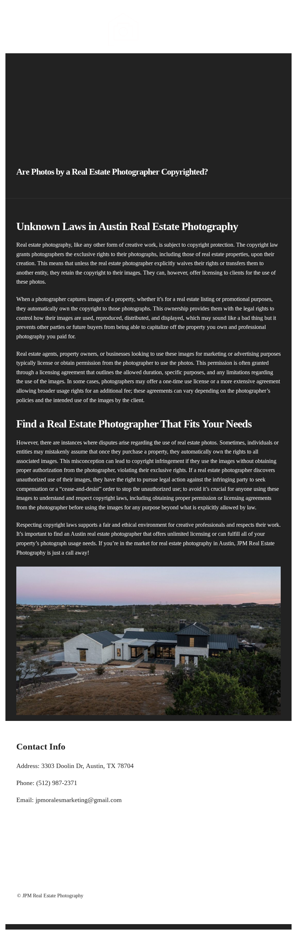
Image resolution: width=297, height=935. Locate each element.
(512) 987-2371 (56, 782)
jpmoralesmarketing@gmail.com (78, 799)
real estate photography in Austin (196, 543)
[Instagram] (39, 17)
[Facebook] (18, 17)
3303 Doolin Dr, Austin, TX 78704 (87, 765)
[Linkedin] (29, 17)
